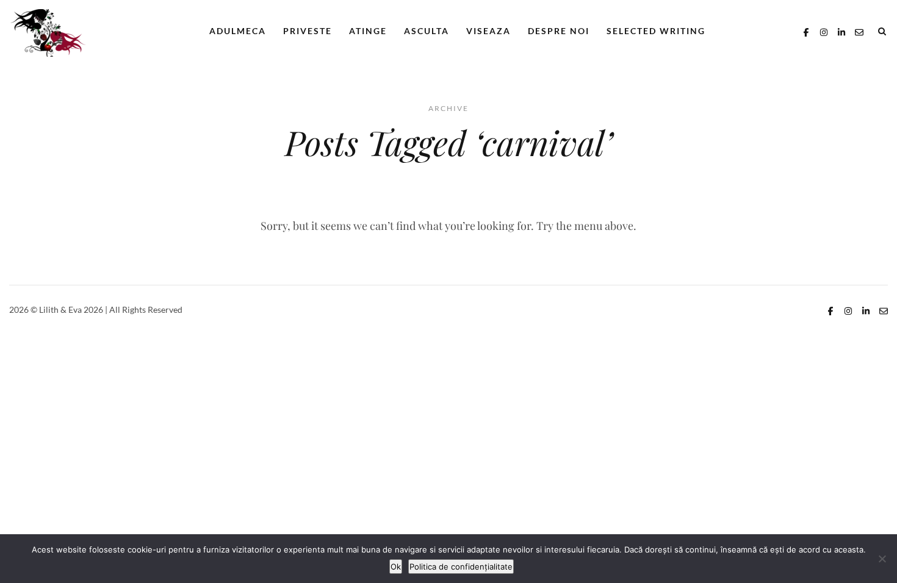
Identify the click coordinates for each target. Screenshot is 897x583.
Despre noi (558, 31)
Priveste (307, 31)
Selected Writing (656, 31)
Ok (396, 566)
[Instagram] (824, 31)
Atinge (368, 31)
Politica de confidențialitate (461, 566)
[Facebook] (806, 31)
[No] (882, 559)
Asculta (426, 31)
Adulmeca (237, 31)
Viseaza (488, 31)
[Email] (859, 31)
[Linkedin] (841, 31)
